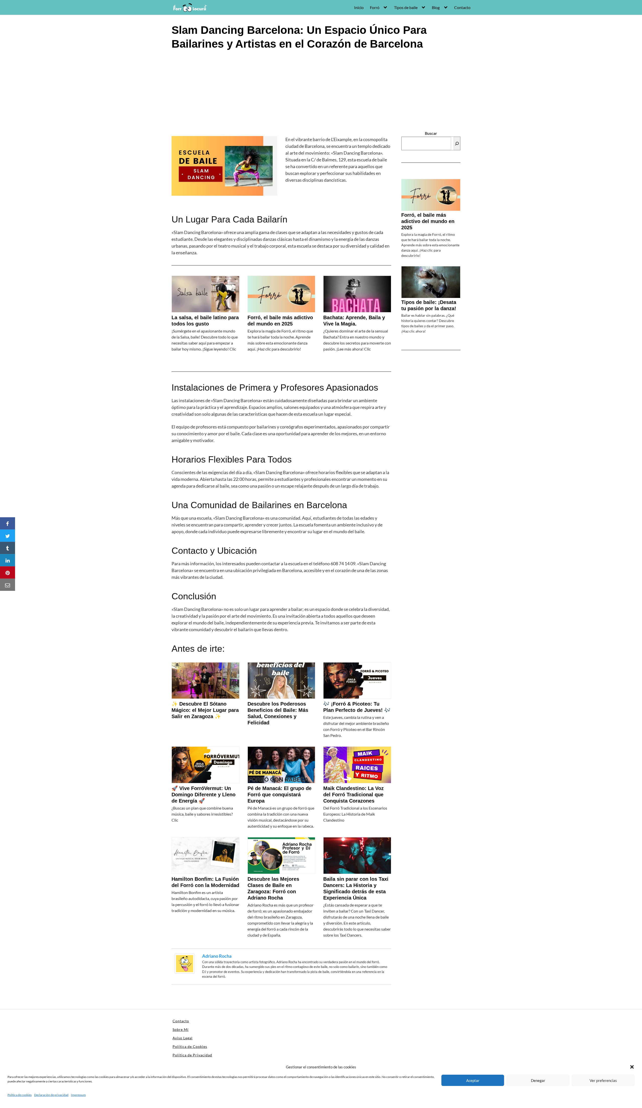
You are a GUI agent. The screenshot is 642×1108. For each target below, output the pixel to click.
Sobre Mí (181, 1029)
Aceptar (472, 1080)
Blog (436, 7)
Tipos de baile (406, 7)
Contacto (462, 7)
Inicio (359, 7)
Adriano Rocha (216, 956)
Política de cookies (20, 1095)
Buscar (431, 133)
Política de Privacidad (192, 1055)
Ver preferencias (603, 1080)
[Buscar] (457, 143)
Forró (374, 7)
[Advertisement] (321, 92)
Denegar (538, 1080)
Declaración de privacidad (51, 1095)
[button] (631, 1066)
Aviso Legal (183, 1038)
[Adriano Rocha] (185, 963)
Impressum (78, 1095)
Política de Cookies (190, 1046)
